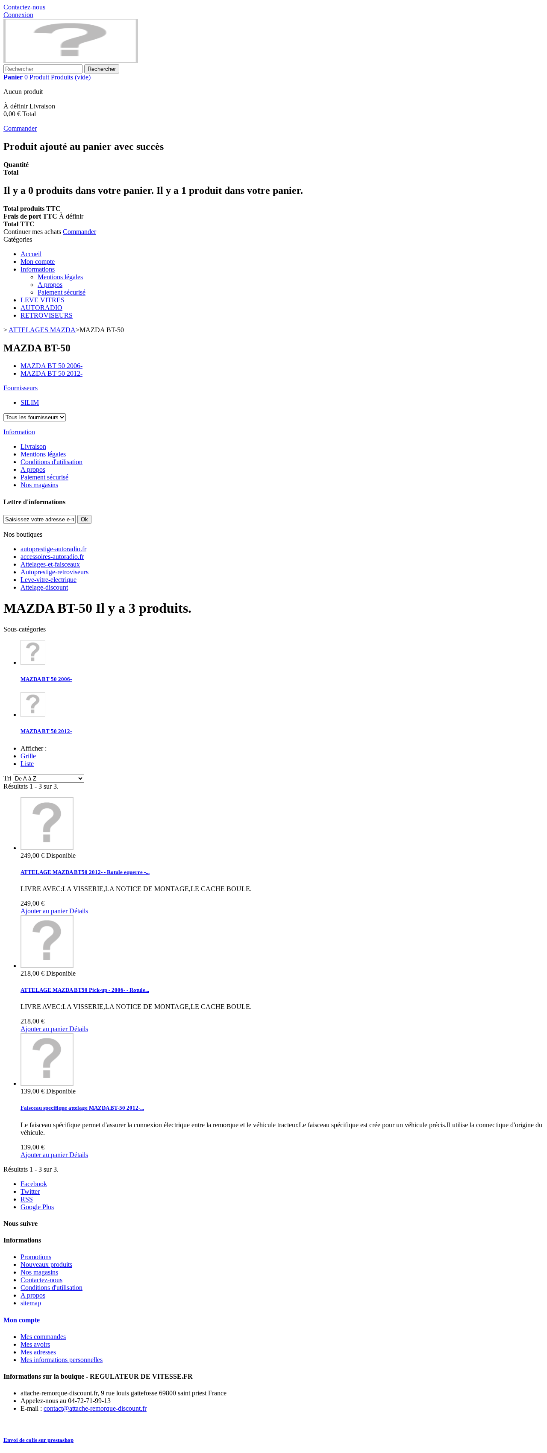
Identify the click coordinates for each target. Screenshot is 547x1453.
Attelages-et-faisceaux (50, 564)
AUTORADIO (41, 307)
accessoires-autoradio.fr (52, 556)
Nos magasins (39, 484)
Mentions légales (60, 277)
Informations (38, 269)
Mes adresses (38, 1352)
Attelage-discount (44, 587)
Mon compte (38, 261)
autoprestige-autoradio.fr (53, 549)
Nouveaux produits (46, 1264)
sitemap (31, 1303)
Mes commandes (43, 1336)
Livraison (33, 446)
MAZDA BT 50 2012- (46, 731)
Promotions (36, 1256)
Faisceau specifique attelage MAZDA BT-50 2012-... (82, 1108)
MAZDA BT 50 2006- (46, 679)
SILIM (30, 402)
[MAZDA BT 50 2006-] (33, 662)
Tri (7, 778)
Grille (28, 756)
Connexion (18, 14)
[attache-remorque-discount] (70, 60)
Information (19, 432)
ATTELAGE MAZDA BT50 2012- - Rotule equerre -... (85, 872)
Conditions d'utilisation (51, 461)
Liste (27, 763)
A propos (50, 284)
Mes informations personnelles (62, 1359)
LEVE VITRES (43, 300)
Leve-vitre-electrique (48, 579)
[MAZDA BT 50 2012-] (33, 714)
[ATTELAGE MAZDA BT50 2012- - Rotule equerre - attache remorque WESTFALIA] (47, 847)
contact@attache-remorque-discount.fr (95, 1408)
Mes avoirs (35, 1344)
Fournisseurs (20, 388)
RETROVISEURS (47, 315)
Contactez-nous (24, 7)
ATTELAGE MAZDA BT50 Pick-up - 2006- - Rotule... (85, 990)
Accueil (31, 253)
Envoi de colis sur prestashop (38, 1440)
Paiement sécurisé (61, 292)
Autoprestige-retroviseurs (54, 572)
